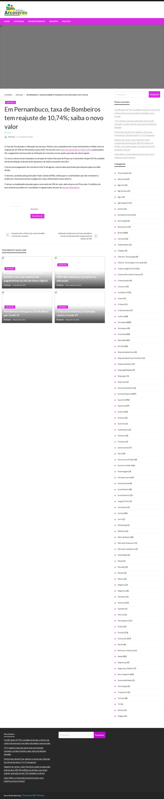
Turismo (121, 698)
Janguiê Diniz (123, 501)
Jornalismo (122, 507)
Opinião (121, 609)
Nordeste (122, 597)
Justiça (121, 513)
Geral (120, 453)
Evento (121, 412)
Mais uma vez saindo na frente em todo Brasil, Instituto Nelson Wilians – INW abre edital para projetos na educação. (80, 275)
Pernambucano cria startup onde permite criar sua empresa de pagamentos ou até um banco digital (26, 276)
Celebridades (123, 244)
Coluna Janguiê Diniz (126, 268)
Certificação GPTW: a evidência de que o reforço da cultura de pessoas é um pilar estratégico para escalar (137, 112)
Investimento (123, 489)
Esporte (53, 21)
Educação (122, 340)
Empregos (122, 376)
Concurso (122, 286)
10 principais (123, 173)
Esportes (121, 406)
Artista (121, 209)
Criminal (121, 304)
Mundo (121, 573)
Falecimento (123, 430)
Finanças (121, 441)
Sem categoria (124, 674)
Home (6, 21)
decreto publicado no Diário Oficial (77, 149)
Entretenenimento (125, 388)
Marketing (122, 525)
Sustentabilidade (125, 680)
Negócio (121, 585)
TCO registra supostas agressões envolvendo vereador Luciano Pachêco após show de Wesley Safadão (135, 124)
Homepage (8, 95)
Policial (121, 632)
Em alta (121, 346)
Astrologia (122, 221)
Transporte (122, 692)
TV (119, 704)
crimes (120, 298)
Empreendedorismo (126, 352)
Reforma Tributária (126, 650)
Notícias (121, 603)
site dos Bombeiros (70, 187)
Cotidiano (19, 21)
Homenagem (123, 471)
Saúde (120, 656)
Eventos (121, 418)
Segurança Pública (125, 668)
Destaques (122, 328)
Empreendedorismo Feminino (130, 358)
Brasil (120, 233)
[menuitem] (7, 21)
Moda (120, 561)
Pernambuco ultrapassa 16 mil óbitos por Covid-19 (26, 313)
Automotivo (123, 227)
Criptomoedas (124, 310)
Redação (12, 137)
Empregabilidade (125, 370)
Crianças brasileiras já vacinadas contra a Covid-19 (76, 313)
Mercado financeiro (126, 543)
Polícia (121, 626)
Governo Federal (125, 465)
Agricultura (122, 191)
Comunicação (123, 280)
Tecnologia (122, 686)
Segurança (122, 662)
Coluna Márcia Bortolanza (129, 274)
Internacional (123, 483)
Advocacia (122, 179)
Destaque (19, 95)
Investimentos (124, 495)
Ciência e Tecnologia (126, 256)
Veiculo (121, 710)
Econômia (122, 334)
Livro (120, 519)
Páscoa (121, 614)
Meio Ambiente (124, 537)
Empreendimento (125, 364)
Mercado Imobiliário (126, 549)
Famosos (121, 435)
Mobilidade (122, 555)
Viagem (121, 716)
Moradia (121, 567)
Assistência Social (125, 215)
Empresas (122, 382)
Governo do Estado (126, 459)
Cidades (121, 250)
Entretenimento (36, 21)
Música (121, 579)
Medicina (121, 531)
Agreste (121, 185)
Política (66, 21)
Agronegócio (123, 203)
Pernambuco (123, 620)
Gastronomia (123, 447)
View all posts (37, 216)
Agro (120, 197)
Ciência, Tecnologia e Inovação (131, 262)
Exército (121, 423)
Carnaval (121, 239)
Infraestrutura (124, 477)
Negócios (122, 591)
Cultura (121, 316)
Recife (120, 644)
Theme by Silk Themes (33, 795)
